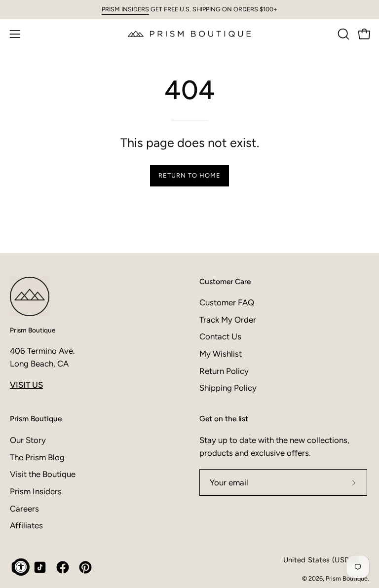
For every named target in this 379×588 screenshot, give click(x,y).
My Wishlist (220, 354)
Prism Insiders (36, 491)
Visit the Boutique (43, 474)
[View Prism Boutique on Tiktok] (40, 567)
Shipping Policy (228, 388)
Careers (24, 508)
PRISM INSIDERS (125, 9)
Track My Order (227, 320)
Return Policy (224, 371)
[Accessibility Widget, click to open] (21, 567)
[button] (342, 34)
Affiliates (26, 525)
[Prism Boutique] (189, 34)
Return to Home (189, 175)
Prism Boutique (32, 330)
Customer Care (225, 281)
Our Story (28, 440)
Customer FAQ (226, 302)
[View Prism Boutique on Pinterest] (85, 567)
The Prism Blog (37, 457)
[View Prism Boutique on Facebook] (62, 567)
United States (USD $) (320, 559)
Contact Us (220, 336)
